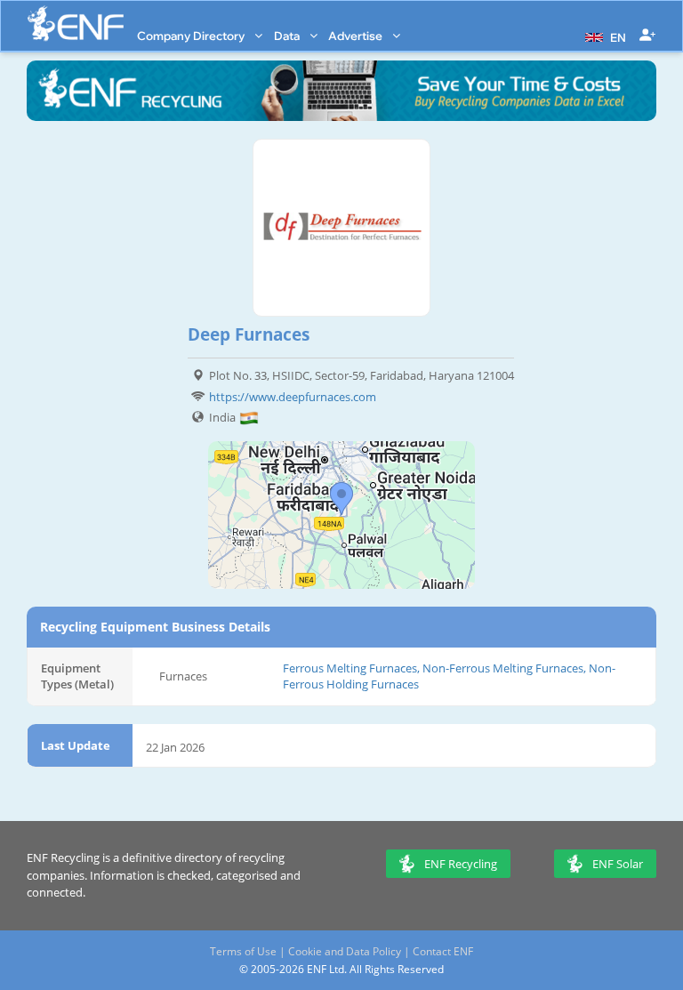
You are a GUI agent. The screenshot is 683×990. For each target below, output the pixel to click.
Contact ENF (443, 951)
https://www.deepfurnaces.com (292, 397)
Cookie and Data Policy (344, 951)
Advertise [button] (356, 35)
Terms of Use (243, 951)
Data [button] (288, 35)
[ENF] (76, 23)
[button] (603, 35)
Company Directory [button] (192, 35)
